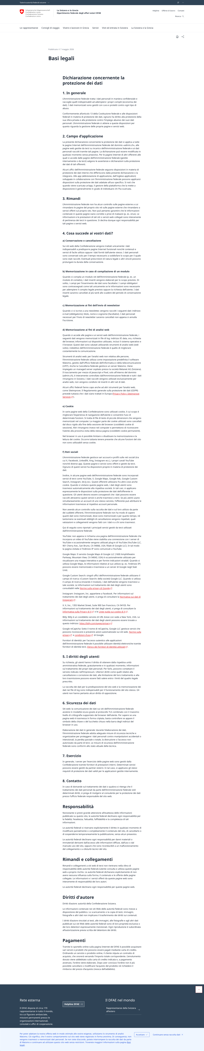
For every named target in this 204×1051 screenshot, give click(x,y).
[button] (29, 28)
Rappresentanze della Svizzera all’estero (121, 1010)
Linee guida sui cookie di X (112, 611)
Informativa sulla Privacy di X (77, 611)
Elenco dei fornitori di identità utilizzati (106, 646)
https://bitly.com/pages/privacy (94, 623)
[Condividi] (183, 36)
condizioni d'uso (83, 635)
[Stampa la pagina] (177, 36)
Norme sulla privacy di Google (95, 588)
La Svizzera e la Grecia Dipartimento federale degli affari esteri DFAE (79, 11)
